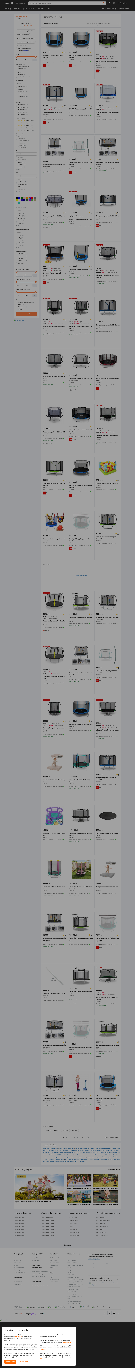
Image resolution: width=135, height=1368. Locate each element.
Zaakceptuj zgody (10, 1361)
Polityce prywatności (45, 1359)
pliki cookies (18, 1336)
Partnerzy (42, 1349)
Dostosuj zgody (24, 1361)
